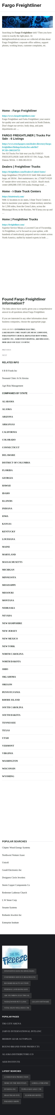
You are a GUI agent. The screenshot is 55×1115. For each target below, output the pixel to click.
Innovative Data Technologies (19, 971)
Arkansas (8, 424)
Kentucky (8, 531)
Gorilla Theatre (40, 1083)
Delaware (8, 455)
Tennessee (9, 723)
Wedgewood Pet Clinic (15, 1002)
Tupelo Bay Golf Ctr (31, 1089)
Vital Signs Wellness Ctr (16, 1008)
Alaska (7, 409)
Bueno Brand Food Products (20, 1046)
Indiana (7, 508)
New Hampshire (12, 623)
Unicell (5, 862)
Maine (6, 547)
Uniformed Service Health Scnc (20, 977)
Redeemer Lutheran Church (14, 892)
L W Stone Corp (9, 900)
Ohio (5, 669)
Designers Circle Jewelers (13, 877)
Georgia (7, 478)
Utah (5, 738)
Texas (6, 730)
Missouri (8, 593)
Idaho (6, 493)
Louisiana (8, 539)
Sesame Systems (9, 907)
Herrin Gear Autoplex (17, 1039)
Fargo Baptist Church (13, 336)
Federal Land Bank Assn (16, 989)
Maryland (9, 554)
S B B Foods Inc (9, 370)
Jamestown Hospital (25, 339)
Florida (7, 470)
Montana (8, 600)
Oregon (7, 684)
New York (8, 646)
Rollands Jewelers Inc (12, 915)
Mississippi (9, 585)
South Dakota (11, 715)
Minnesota (9, 577)
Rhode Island (11, 700)
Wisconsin (8, 768)
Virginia (7, 753)
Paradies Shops (11, 1101)
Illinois (7, 501)
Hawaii (6, 485)
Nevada (7, 615)
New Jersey (9, 631)
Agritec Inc (8, 339)
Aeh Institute (11, 1062)
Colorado (9, 440)
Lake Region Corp (10, 333)
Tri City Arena (11, 1023)
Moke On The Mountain (15, 1083)
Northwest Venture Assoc (13, 855)
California (9, 432)
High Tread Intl (12, 1095)
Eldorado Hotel (33, 1095)
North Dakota (11, 661)
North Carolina (12, 654)
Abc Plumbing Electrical (16, 996)
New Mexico (10, 638)
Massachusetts (12, 562)
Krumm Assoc (42, 339)
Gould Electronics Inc (12, 870)
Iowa (5, 516)
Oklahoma (9, 677)
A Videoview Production (16, 1077)
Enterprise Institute (10, 922)
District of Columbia (16, 462)
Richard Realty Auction (16, 983)
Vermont (8, 746)
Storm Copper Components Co (16, 885)
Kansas (6, 524)
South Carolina (12, 707)
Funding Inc (10, 1089)
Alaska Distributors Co (17, 1054)
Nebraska (8, 608)
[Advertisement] (27, 78)
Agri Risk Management (12, 386)
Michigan (8, 570)
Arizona (7, 417)
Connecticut (10, 447)
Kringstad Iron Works (36, 336)
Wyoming (8, 776)
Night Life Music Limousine (33, 333)
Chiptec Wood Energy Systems (16, 847)
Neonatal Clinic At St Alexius (15, 378)
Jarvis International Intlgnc (22, 1031)
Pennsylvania (11, 692)
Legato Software (40, 1002)
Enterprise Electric (25, 329)
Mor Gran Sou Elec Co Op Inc (16, 342)
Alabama (8, 401)
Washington (10, 761)
